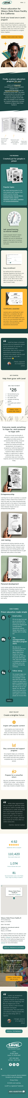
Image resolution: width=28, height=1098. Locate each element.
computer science (8, 197)
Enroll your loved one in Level (14, 978)
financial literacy (18, 196)
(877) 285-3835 (14, 1058)
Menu (21, 2)
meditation (20, 199)
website (8, 937)
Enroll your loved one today (12, 37)
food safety (13, 199)
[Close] (20, 888)
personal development (12, 201)
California (18, 894)
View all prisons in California (14, 947)
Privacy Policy (14, 1080)
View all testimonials (14, 1031)
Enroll (9, 700)
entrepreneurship (8, 196)
